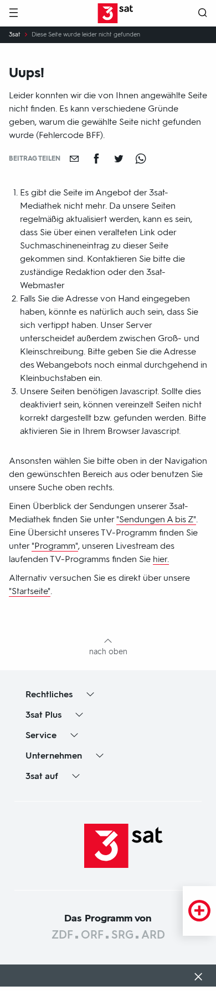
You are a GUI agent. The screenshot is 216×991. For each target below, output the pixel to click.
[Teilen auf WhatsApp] (141, 158)
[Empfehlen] (74, 158)
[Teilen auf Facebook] (96, 158)
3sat (14, 34)
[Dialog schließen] (198, 977)
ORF (92, 934)
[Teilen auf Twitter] (118, 158)
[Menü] (13, 13)
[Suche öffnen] (202, 13)
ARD (153, 934)
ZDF (62, 934)
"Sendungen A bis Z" (156, 519)
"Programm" (55, 545)
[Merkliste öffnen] (199, 911)
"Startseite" (29, 591)
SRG (122, 934)
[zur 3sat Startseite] (123, 845)
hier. (161, 559)
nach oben (108, 651)
